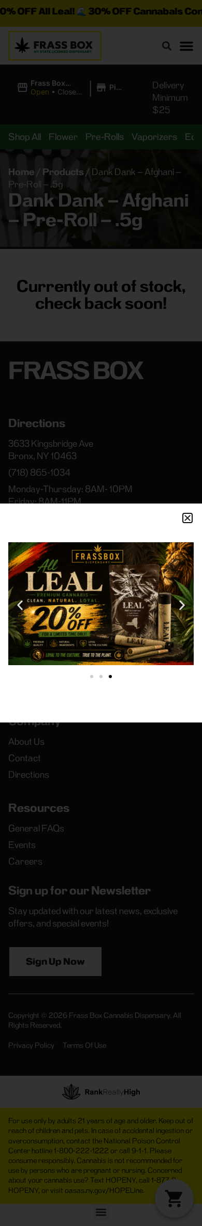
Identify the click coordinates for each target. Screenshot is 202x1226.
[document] (101, 613)
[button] (187, 518)
